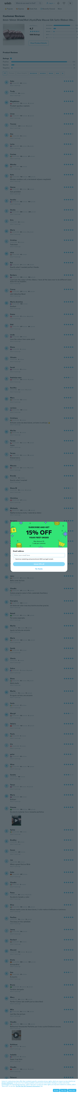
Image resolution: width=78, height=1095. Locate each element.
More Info (72, 1090)
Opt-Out (63, 1090)
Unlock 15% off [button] (39, 564)
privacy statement (7, 1083)
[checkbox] (14, 559)
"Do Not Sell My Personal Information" (28, 1086)
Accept (56, 1090)
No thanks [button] (39, 569)
